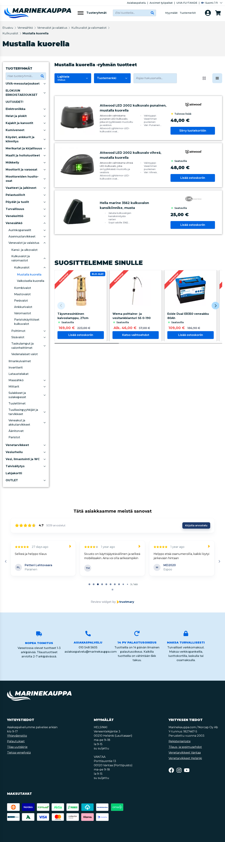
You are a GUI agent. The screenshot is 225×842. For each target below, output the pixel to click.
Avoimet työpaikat (161, 2)
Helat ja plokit (16, 116)
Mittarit (13, 386)
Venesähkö (25, 27)
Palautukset (16, 741)
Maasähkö (16, 380)
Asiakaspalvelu (136, 2)
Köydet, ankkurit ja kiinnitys (20, 139)
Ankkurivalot (23, 307)
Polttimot (18, 331)
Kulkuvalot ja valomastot (89, 27)
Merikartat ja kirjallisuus (24, 148)
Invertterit (15, 367)
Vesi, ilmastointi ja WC (23, 459)
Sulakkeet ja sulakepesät (17, 395)
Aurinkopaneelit (19, 230)
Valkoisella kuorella (30, 281)
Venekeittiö (14, 216)
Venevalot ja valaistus (52, 27)
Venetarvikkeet (17, 445)
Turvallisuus (15, 209)
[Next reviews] (219, 561)
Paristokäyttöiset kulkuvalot (26, 322)
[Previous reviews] (5, 561)
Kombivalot (22, 288)
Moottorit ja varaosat (21, 169)
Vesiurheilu (14, 452)
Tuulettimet (17, 403)
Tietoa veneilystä (19, 752)
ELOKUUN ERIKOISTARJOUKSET (22, 93)
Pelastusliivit (15, 195)
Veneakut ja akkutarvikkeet (19, 422)
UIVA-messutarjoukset (22, 83)
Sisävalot (17, 337)
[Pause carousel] (112, 589)
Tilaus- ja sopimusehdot (185, 747)
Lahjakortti (14, 473)
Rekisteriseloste (180, 741)
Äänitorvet (16, 431)
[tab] (89, 584)
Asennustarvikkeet (21, 236)
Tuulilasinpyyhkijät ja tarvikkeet (23, 412)
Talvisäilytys (15, 466)
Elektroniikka (15, 109)
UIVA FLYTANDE (186, 2)
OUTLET (12, 480)
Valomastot (22, 313)
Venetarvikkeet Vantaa (185, 752)
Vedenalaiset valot (24, 354)
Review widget (101, 601)
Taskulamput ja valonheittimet (22, 345)
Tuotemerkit (188, 12)
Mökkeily (12, 162)
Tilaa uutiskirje (17, 747)
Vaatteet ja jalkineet (21, 188)
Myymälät (171, 12)
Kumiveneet (15, 130)
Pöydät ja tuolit (17, 202)
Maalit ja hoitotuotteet (23, 155)
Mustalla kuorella (35, 33)
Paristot (14, 437)
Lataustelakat (18, 374)
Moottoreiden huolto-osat (22, 178)
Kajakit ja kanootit (19, 123)
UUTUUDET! (14, 102)
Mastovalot (22, 294)
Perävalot (21, 300)
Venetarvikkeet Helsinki (185, 758)
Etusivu (7, 27)
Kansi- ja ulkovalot (24, 250)
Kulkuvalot (10, 33)
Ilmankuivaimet (19, 361)
